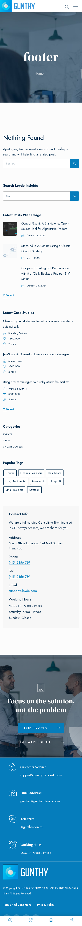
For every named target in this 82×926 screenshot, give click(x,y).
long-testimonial (16, 481)
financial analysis (31, 473)
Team (6, 440)
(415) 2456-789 (19, 562)
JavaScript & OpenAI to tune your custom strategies (36, 354)
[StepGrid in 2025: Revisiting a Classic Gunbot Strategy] (10, 251)
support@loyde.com (23, 590)
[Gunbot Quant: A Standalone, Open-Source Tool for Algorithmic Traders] (10, 229)
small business (14, 490)
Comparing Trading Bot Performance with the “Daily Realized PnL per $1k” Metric (46, 273)
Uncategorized (13, 446)
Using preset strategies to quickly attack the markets (36, 382)
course (10, 473)
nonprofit (56, 481)
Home (39, 73)
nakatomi (38, 481)
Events (7, 434)
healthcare (54, 473)
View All (8, 295)
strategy (34, 490)
